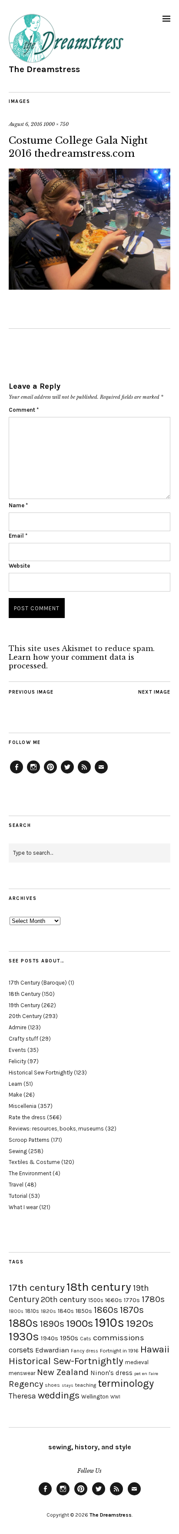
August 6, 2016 (25, 124)
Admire (18, 1027)
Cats (85, 1339)
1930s (24, 1336)
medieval (137, 1362)
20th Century (25, 1016)
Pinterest (50, 773)
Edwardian (52, 1350)
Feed (84, 773)
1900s (79, 1323)
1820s (48, 1311)
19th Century (24, 1005)
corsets (21, 1350)
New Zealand (63, 1372)
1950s (69, 1338)
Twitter (67, 773)
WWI (115, 1397)
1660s (113, 1300)
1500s (95, 1300)
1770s (132, 1300)
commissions (118, 1337)
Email (18, 535)
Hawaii (154, 1349)
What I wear (23, 1207)
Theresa (22, 1396)
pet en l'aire (146, 1373)
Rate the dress (27, 1117)
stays (67, 1385)
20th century (63, 1299)
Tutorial (18, 1196)
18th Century (24, 994)
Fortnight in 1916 (119, 1351)
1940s (49, 1338)
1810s (32, 1311)
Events (17, 1050)
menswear (22, 1373)
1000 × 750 (56, 124)
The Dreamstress (44, 69)
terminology (126, 1383)
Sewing (18, 1151)
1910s (109, 1322)
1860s (106, 1310)
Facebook (16, 773)
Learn (15, 1084)
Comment (24, 410)
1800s (16, 1311)
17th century (37, 1287)
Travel (16, 1184)
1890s (52, 1324)
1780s (153, 1299)
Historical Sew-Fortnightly (66, 1361)
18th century (98, 1287)
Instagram (33, 773)
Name (18, 505)
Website (19, 565)
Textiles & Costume (34, 1162)
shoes (52, 1385)
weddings (59, 1395)
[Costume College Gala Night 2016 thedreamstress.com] (89, 287)
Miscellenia (22, 1106)
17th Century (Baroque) (38, 982)
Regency (26, 1384)
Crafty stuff (23, 1038)
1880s (23, 1323)
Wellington (95, 1396)
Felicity (17, 1061)
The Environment (30, 1173)
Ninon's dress (111, 1373)
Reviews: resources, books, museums (56, 1128)
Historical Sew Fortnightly (41, 1072)
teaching (85, 1385)
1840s (66, 1310)
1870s (132, 1309)
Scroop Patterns (29, 1140)
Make (15, 1094)
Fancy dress (84, 1351)
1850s (84, 1311)
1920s (139, 1323)
